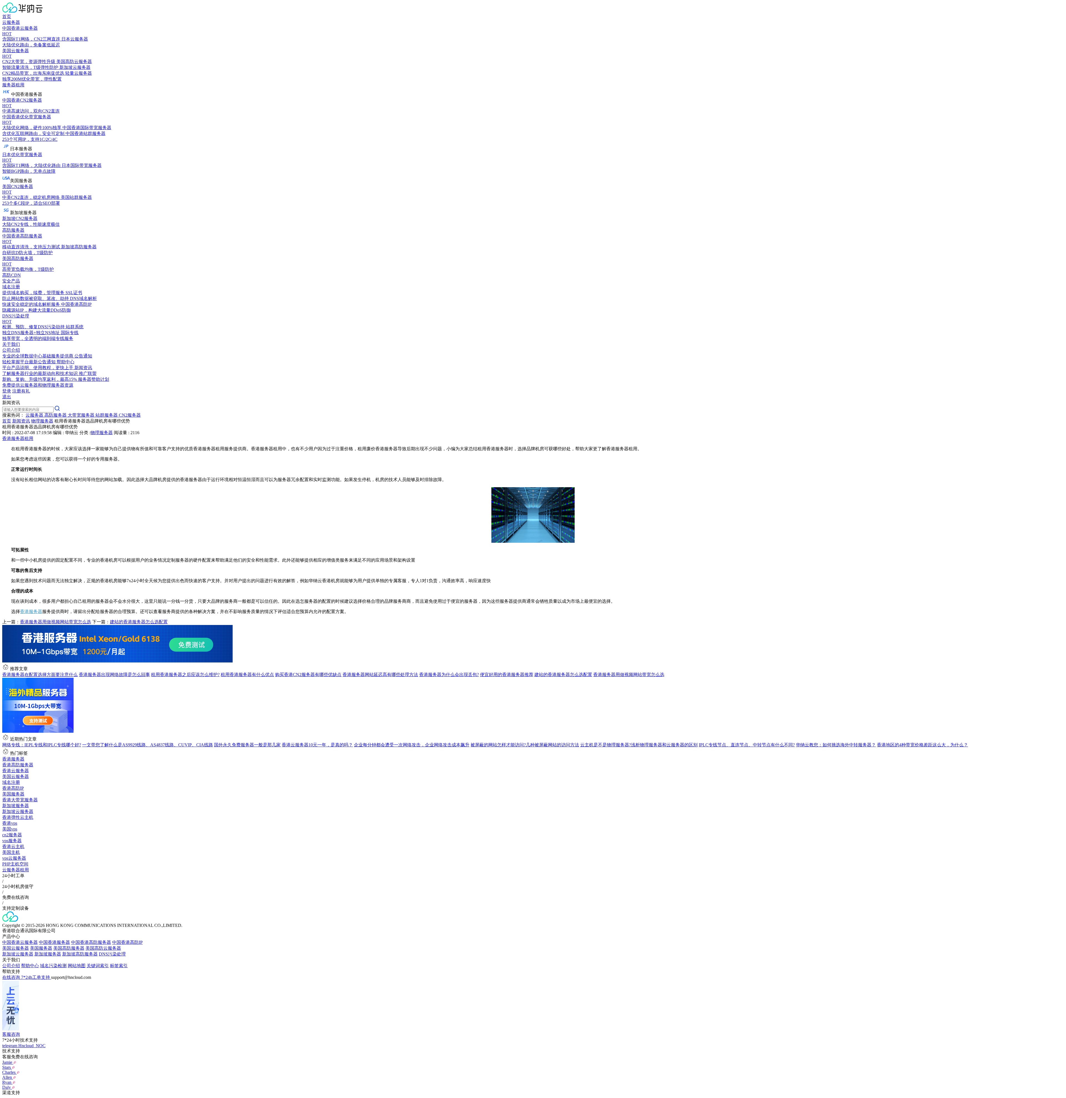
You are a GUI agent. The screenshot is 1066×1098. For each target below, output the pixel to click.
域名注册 (11, 782)
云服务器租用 (15, 869)
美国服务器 (13, 794)
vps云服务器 (14, 858)
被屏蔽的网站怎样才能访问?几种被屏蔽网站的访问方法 (525, 744)
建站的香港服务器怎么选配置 (139, 621)
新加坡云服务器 (17, 811)
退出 (6, 396)
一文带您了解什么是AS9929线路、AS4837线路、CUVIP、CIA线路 (147, 744)
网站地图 (77, 965)
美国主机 (11, 852)
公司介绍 (11, 965)
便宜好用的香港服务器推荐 (506, 674)
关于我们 (11, 344)
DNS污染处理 (112, 954)
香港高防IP (13, 788)
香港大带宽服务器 (20, 799)
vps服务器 (12, 840)
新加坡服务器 (15, 805)
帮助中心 (30, 965)
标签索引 (119, 965)
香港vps (9, 823)
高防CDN (11, 275)
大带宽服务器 (81, 415)
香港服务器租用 (17, 438)
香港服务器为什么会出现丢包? (449, 674)
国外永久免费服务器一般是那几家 (247, 744)
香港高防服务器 (17, 764)
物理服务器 (42, 421)
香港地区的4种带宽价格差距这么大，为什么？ (922, 744)
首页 (6, 16)
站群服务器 (107, 415)
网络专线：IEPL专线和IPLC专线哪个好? (41, 744)
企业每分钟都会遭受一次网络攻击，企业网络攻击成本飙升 (411, 744)
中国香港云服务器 (20, 942)
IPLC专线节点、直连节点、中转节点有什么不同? (747, 744)
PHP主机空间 (15, 864)
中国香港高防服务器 (91, 942)
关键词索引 (98, 965)
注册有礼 (21, 391)
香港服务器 (31, 611)
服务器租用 (13, 84)
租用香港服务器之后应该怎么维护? (185, 674)
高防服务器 (13, 230)
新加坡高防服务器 (80, 954)
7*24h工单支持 (36, 977)
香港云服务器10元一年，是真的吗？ (317, 744)
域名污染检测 (53, 965)
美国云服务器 (15, 776)
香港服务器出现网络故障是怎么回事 (114, 674)
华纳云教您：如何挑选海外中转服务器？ (836, 744)
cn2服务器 (12, 834)
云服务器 (11, 22)
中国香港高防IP (127, 942)
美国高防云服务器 (103, 948)
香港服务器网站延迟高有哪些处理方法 (380, 674)
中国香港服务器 (54, 942)
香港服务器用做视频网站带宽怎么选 (55, 621)
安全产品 (11, 281)
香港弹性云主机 (17, 817)
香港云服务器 (15, 770)
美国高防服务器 (68, 948)
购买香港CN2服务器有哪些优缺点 (308, 674)
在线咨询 (11, 977)
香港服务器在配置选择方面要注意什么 (40, 674)
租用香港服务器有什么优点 (247, 674)
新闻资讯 (21, 421)
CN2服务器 (130, 415)
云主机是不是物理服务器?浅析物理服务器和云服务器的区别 (639, 744)
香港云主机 (13, 846)
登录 (6, 391)
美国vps (9, 829)
